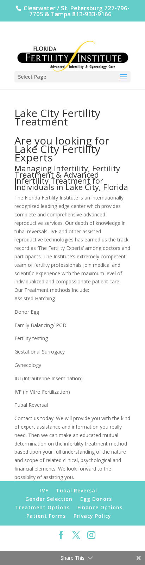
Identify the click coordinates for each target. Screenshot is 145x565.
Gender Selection (48, 499)
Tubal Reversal (76, 490)
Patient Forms (46, 515)
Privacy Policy (92, 515)
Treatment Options (42, 507)
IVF (44, 490)
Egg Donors (96, 499)
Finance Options (99, 507)
